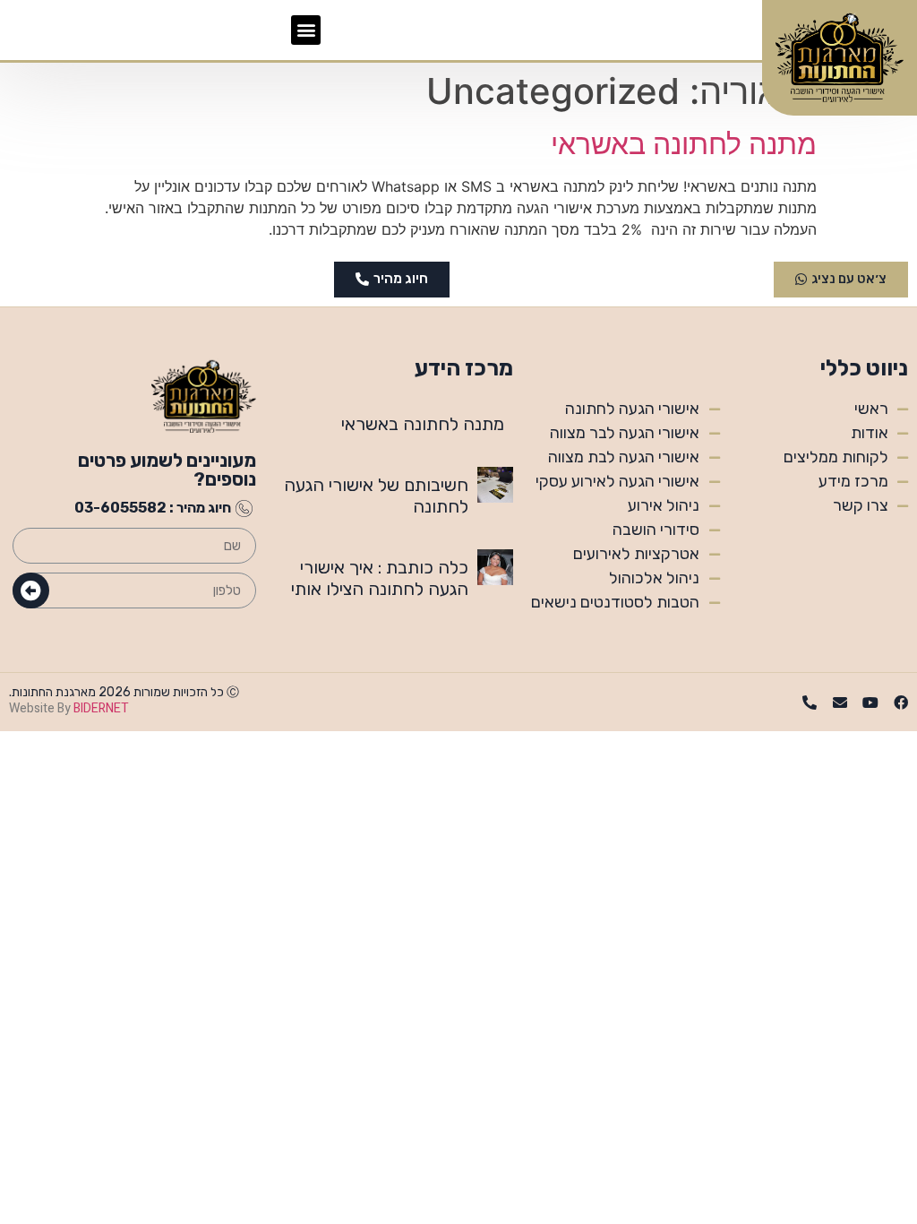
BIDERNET (101, 708)
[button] (306, 30)
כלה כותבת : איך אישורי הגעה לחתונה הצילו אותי (379, 577)
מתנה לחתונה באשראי (684, 143)
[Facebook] (901, 702)
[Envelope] (840, 702)
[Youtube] (870, 702)
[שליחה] (31, 590)
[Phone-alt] (809, 702)
